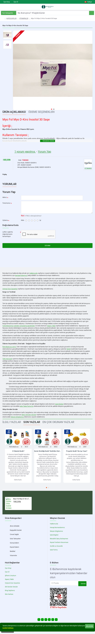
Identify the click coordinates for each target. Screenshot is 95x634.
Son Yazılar (31, 422)
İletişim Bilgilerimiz (17, 417)
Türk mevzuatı (7, 359)
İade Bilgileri (59, 404)
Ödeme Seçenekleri (41, 111)
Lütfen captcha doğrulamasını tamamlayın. (7, 234)
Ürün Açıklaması (14, 111)
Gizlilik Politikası (7, 628)
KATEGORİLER (11, 18)
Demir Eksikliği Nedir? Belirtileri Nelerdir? (47, 451)
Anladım (89, 626)
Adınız (4, 197)
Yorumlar (9, 184)
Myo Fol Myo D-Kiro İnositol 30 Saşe (22, 499)
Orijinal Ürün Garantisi (9, 289)
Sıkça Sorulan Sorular (29, 415)
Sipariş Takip (51, 326)
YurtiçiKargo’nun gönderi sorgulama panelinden (18, 326)
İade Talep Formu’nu (26, 406)
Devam (47, 245)
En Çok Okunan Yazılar (58, 422)
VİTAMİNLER (23, 18)
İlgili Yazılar (11, 422)
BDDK (69, 349)
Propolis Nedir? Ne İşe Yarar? (76, 451)
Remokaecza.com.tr (9, 347)
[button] (15, 70)
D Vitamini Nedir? (18, 451)
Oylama (5, 220)
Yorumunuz (6, 203)
